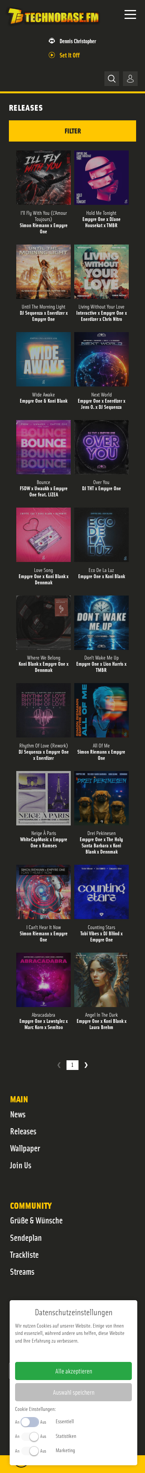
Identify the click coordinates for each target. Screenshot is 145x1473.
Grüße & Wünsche (36, 1220)
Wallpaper (25, 1148)
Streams (22, 1271)
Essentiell (65, 1420)
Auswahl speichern (73, 1392)
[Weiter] (86, 1065)
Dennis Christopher (78, 40)
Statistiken (66, 1435)
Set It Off (70, 55)
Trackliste (24, 1254)
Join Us (20, 1165)
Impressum (49, 1352)
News (18, 1114)
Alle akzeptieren (73, 1371)
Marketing (65, 1449)
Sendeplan (26, 1237)
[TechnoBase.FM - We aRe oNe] (53, 26)
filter (73, 130)
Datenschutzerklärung (86, 1352)
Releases (23, 1131)
